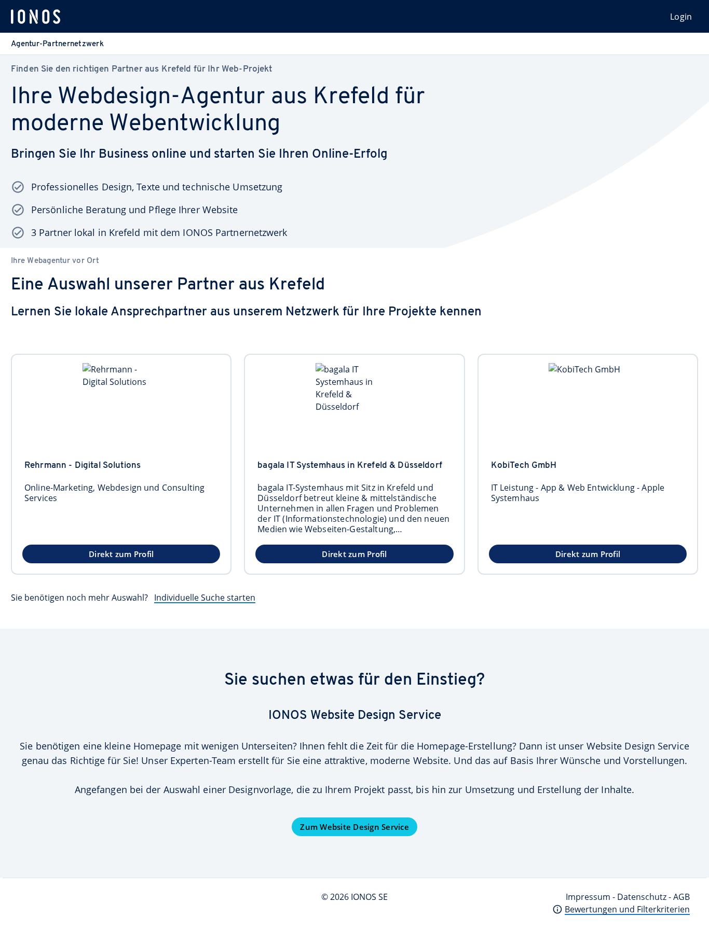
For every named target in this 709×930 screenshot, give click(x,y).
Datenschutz (641, 897)
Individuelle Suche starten (204, 597)
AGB (681, 897)
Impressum (588, 897)
